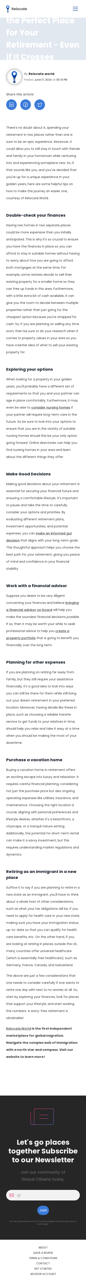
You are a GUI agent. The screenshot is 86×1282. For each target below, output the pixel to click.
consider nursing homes (50, 407)
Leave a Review (43, 1253)
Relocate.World (18, 1028)
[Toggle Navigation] (75, 8)
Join (43, 1210)
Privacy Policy (59, 1221)
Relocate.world (41, 74)
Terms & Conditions (43, 1258)
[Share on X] (39, 104)
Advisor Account (43, 1274)
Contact (43, 1263)
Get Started (43, 1269)
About (43, 1247)
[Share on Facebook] (25, 104)
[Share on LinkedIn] (11, 104)
